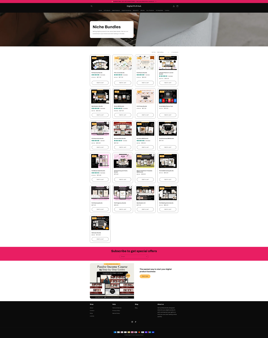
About (91, 307)
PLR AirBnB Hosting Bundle (166, 170)
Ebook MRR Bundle (119, 106)
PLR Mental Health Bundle (98, 170)
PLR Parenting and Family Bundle (121, 171)
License (92, 316)
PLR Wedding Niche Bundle (166, 203)
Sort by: (154, 52)
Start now (145, 276)
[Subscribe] (146, 256)
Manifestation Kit (141, 203)
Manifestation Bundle (97, 106)
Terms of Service (116, 307)
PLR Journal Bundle (119, 72)
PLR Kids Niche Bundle (98, 138)
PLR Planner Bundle (142, 72)
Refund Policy (116, 313)
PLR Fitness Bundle (142, 106)
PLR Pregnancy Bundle (120, 203)
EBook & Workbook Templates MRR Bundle (144, 171)
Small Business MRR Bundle (166, 138)
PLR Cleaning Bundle (97, 203)
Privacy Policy (116, 310)
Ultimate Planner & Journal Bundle (166, 73)
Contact (92, 310)
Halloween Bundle (96, 232)
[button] (91, 6)
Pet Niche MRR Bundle (142, 138)
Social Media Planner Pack (166, 106)
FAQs (91, 313)
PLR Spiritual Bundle (97, 72)
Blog (136, 307)
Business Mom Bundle (120, 138)
